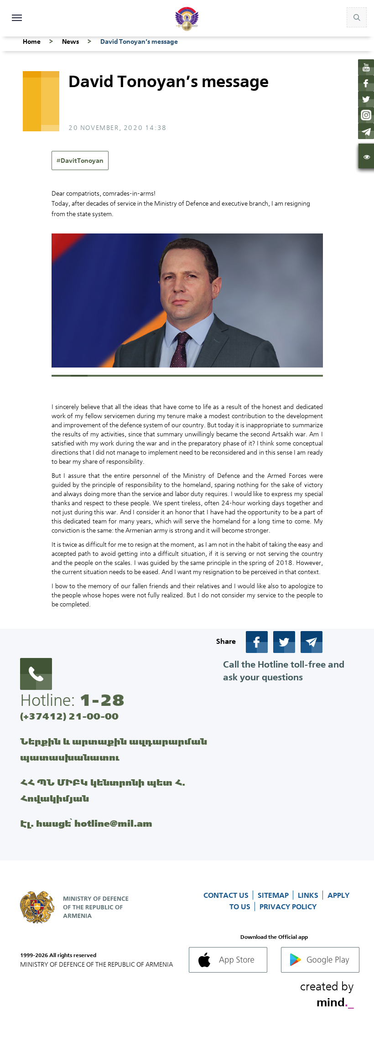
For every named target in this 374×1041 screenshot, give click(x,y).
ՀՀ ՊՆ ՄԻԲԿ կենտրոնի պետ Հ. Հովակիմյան (102, 790)
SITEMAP (274, 895)
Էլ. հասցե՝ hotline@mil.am (86, 823)
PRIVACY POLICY (288, 906)
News (70, 41)
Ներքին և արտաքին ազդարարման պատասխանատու (113, 749)
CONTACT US (226, 895)
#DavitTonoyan (80, 160)
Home (32, 41)
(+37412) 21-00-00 (69, 716)
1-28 (102, 699)
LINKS (309, 895)
